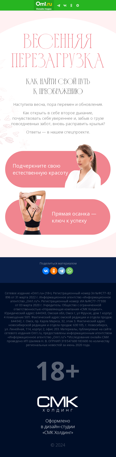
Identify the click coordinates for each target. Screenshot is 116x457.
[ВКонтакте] (46, 270)
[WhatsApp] (69, 270)
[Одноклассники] (53, 270)
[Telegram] (61, 270)
